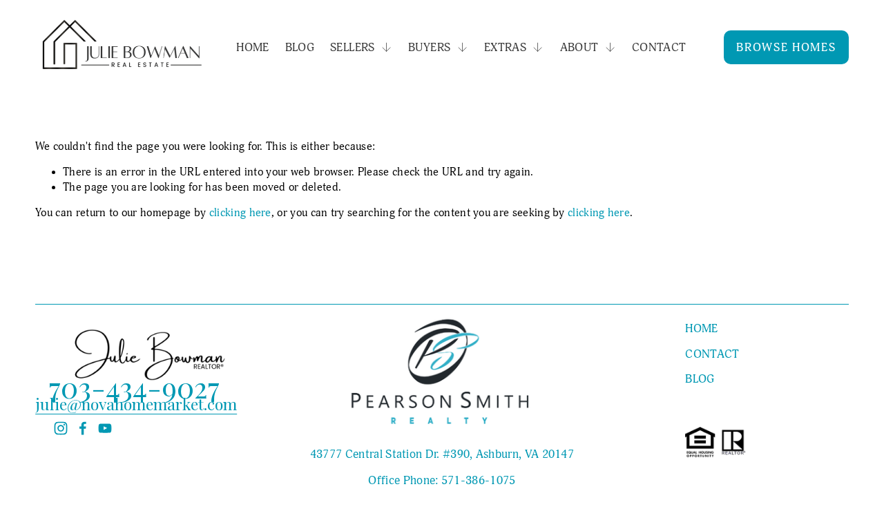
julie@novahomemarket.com (136, 403)
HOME (252, 47)
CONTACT (659, 47)
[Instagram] (61, 428)
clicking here (240, 213)
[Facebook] (83, 428)
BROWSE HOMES (786, 47)
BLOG (299, 47)
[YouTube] (105, 428)
